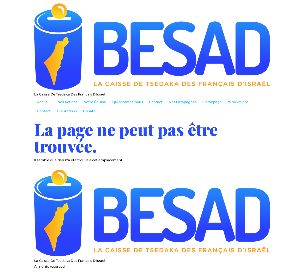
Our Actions (67, 111)
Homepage (212, 102)
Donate (89, 111)
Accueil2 (44, 102)
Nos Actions (67, 102)
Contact (156, 102)
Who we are (238, 102)
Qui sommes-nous (127, 102)
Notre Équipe (95, 102)
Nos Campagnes (182, 102)
